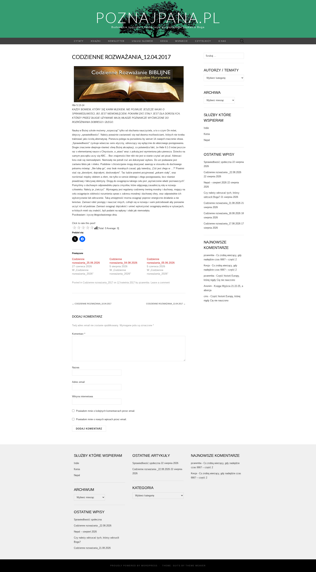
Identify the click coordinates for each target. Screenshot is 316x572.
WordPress (149, 565)
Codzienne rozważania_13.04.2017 (165, 304)
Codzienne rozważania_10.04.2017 (91, 304)
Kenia (164, 41)
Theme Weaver (196, 565)
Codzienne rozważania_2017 (98, 282)
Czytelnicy (203, 41)
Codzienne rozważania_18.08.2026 (222, 213)
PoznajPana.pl (158, 17)
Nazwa (75, 367)
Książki (96, 41)
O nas (222, 41)
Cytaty (79, 41)
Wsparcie (181, 41)
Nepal (207, 140)
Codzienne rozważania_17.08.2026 (222, 223)
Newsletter (116, 41)
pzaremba (144, 282)
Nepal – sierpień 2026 (215, 182)
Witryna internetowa (82, 396)
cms (206, 296)
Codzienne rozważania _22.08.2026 (222, 172)
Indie (206, 128)
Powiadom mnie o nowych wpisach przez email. (101, 419)
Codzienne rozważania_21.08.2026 (222, 203)
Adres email (78, 382)
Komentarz (78, 333)
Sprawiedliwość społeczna (218, 162)
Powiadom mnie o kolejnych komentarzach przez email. (105, 411)
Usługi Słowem (142, 41)
